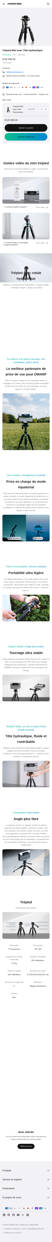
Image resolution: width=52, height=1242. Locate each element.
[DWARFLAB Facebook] (13, 1215)
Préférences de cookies (12, 1233)
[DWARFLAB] (14, 4)
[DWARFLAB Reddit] (8, 1215)
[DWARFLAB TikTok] (4, 1215)
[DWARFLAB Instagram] (27, 1215)
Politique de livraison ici (14, 72)
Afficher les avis (26, 1146)
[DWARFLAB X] (23, 1215)
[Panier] (48, 4)
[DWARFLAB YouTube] (18, 1215)
